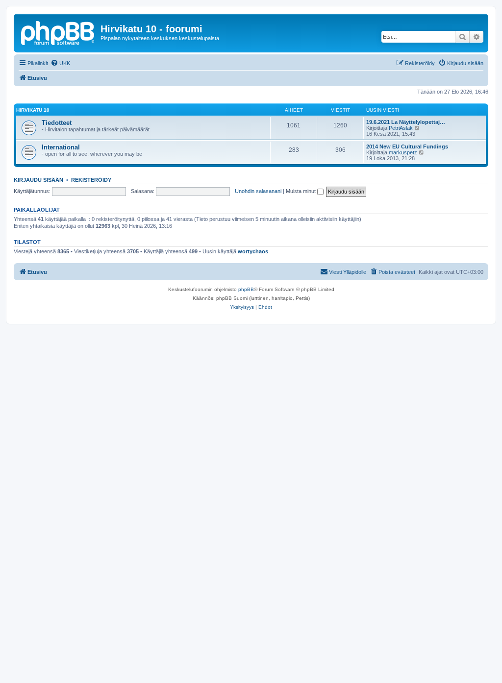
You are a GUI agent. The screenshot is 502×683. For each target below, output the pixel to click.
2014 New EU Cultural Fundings (407, 146)
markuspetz (403, 152)
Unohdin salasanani (258, 191)
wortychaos (253, 251)
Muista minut (301, 191)
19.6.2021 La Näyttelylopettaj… (405, 122)
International (61, 147)
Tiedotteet (57, 122)
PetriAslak (401, 128)
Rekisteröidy (91, 180)
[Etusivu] (58, 32)
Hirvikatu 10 (33, 110)
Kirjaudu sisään (38, 180)
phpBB (246, 289)
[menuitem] (60, 63)
